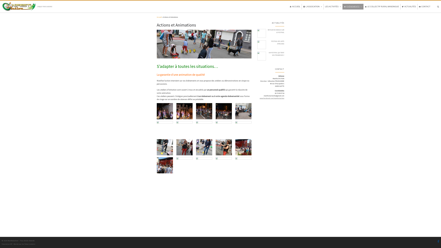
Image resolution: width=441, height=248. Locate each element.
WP (11, 244)
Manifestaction (13, 241)
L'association (313, 7)
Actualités (410, 7)
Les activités (332, 7)
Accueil (296, 7)
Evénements (352, 7)
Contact (425, 7)
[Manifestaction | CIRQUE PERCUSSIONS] (19, 6)
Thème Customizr (29, 244)
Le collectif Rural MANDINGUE (383, 7)
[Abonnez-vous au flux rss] (434, 241)
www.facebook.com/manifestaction (272, 98)
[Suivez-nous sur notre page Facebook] (438, 241)
